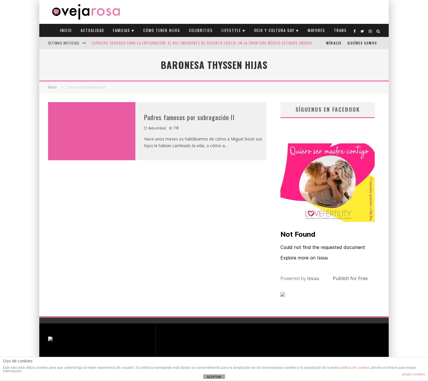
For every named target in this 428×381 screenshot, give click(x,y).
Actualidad (92, 30)
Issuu (313, 278)
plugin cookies (413, 374)
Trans (340, 30)
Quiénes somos (362, 42)
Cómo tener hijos (161, 30)
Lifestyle (231, 30)
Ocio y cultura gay (274, 30)
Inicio (66, 30)
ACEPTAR (214, 377)
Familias (121, 30)
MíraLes (334, 42)
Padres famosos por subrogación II (189, 117)
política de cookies (354, 368)
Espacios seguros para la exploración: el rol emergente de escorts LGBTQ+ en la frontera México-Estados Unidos (202, 42)
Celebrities (201, 30)
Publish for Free (350, 278)
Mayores (317, 30)
